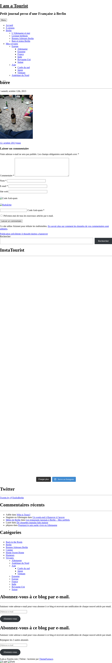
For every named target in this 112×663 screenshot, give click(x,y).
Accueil (9, 25)
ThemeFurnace (46, 659)
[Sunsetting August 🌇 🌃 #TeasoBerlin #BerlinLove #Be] (27, 412)
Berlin (9, 30)
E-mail (4, 186)
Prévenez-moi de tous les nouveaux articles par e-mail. (28, 216)
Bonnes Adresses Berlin (23, 38)
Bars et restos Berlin (21, 41)
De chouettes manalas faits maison (32, 522)
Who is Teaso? (23, 514)
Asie (14, 65)
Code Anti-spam (35, 210)
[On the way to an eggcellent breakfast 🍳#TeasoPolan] (84, 395)
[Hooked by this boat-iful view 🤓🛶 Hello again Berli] (27, 429)
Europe (15, 46)
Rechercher (5, 236)
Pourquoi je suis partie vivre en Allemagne (37, 525)
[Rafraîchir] (6, 205)
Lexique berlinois (20, 36)
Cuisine (9, 550)
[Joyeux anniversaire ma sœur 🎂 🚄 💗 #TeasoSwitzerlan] (84, 427)
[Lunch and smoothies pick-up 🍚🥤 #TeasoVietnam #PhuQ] (84, 360)
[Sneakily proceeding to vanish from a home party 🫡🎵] (27, 267)
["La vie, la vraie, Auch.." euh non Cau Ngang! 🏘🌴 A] (84, 292)
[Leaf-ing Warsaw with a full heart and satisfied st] (84, 463)
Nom (3, 180)
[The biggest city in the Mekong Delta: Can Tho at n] (27, 315)
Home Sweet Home (15, 552)
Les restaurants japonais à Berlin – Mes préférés (48, 520)
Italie (20, 57)
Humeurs (10, 555)
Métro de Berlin (13, 520)
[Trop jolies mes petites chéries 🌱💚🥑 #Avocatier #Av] (84, 442)
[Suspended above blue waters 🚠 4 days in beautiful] (27, 377)
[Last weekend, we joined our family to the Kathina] (84, 331)
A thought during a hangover (24, 234)
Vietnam (21, 72)
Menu (3, 20)
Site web (4, 191)
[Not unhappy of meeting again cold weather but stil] (27, 397)
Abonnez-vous (10, 618)
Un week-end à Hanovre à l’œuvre (49, 517)
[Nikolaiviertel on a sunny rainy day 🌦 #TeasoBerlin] (27, 460)
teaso (18, 143)
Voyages (10, 558)
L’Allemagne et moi (21, 33)
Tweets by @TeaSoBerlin (12, 497)
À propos (10, 28)
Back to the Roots (14, 542)
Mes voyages (12, 43)
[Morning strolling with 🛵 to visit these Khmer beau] (27, 362)
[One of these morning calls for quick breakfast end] (27, 283)
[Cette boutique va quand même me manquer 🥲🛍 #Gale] (27, 444)
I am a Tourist (14, 5)
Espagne (21, 51)
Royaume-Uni (24, 59)
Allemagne (23, 49)
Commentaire (7, 175)
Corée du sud (24, 67)
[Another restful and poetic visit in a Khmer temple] (84, 267)
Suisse (20, 62)
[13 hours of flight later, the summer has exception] (84, 378)
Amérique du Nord (20, 75)
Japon (20, 70)
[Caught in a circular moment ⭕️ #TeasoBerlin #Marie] (84, 414)
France (21, 54)
